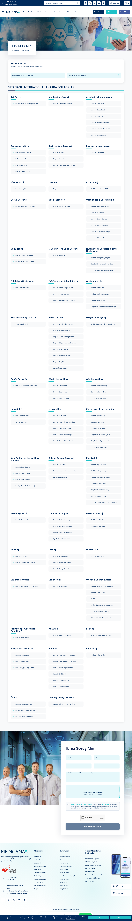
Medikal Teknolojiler (40, 879)
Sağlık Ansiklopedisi (40, 873)
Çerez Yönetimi (90, 881)
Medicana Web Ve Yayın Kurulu (95, 875)
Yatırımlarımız (64, 863)
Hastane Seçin (15, 71)
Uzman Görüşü (38, 882)
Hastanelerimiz (38, 860)
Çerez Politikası (70, 919)
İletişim (36, 889)
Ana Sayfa (15, 50)
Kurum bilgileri (64, 869)
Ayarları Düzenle (99, 918)
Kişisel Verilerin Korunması (93, 865)
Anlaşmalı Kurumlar (40, 866)
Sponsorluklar (64, 885)
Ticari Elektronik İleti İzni (92, 878)
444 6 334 (10, 879)
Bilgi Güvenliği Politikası (92, 862)
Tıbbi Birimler (38, 863)
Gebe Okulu (63, 882)
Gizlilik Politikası (90, 872)
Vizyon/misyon (64, 860)
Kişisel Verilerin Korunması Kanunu (82, 804)
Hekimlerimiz (25, 50)
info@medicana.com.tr (14, 885)
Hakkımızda (37, 856)
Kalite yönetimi (64, 879)
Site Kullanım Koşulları (92, 859)
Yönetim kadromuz (66, 866)
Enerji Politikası (64, 889)
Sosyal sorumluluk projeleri (68, 876)
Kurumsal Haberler (40, 885)
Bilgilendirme (106, 804)
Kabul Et (120, 918)
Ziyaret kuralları (64, 873)
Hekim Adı (70, 71)
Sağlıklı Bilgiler (38, 876)
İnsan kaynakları (65, 856)
